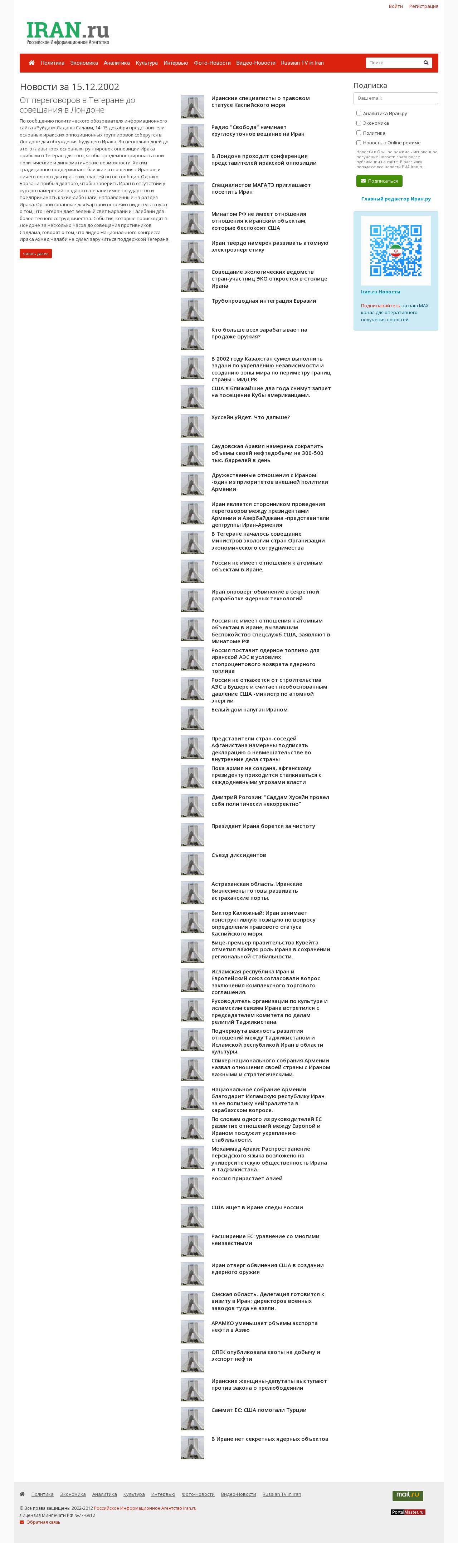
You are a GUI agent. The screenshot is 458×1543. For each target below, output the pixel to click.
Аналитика (117, 63)
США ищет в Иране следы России (257, 1207)
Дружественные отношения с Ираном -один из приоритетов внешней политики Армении (269, 481)
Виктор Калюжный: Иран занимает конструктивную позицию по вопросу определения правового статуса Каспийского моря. (263, 923)
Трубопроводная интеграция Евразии (263, 300)
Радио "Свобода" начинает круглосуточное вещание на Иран (257, 130)
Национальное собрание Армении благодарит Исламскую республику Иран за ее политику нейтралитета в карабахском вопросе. (268, 1100)
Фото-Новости (212, 63)
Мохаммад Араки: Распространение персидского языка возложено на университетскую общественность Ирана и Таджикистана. (269, 1159)
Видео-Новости (256, 63)
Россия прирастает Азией (247, 1178)
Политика (52, 63)
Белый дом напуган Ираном (249, 709)
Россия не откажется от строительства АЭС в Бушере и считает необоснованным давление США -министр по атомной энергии (269, 690)
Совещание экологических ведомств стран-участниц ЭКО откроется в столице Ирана (269, 278)
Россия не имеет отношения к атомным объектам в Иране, (267, 566)
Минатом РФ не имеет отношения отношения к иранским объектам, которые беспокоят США (259, 220)
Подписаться (382, 181)
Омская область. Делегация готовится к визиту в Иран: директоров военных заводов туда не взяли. (267, 1300)
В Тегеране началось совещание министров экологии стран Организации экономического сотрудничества (268, 540)
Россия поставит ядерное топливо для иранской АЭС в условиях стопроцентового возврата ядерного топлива (265, 660)
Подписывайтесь (380, 305)
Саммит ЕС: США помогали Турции (259, 1409)
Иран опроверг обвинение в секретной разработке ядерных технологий (265, 595)
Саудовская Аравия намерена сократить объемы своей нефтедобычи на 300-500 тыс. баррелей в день (267, 452)
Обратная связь (42, 1522)
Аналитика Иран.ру (384, 113)
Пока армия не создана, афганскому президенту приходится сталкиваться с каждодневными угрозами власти (266, 774)
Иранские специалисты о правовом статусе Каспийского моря (260, 101)
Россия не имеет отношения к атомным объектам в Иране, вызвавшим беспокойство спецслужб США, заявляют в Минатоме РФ (270, 631)
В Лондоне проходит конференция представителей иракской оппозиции (264, 159)
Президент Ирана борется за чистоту (263, 825)
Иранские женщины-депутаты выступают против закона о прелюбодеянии (269, 1384)
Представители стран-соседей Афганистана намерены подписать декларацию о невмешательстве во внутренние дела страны (261, 749)
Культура (147, 63)
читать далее (36, 253)
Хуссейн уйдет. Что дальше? (250, 417)
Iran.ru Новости (380, 291)
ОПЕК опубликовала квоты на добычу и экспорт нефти (265, 1355)
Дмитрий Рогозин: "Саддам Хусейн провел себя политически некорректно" (270, 800)
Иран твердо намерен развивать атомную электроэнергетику (269, 246)
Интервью (176, 63)
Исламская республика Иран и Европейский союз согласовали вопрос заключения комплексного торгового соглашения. (265, 982)
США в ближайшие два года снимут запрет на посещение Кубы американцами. (271, 391)
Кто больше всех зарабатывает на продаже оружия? (259, 333)
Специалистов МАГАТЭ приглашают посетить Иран (261, 188)
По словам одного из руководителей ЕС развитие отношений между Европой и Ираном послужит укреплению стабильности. (266, 1129)
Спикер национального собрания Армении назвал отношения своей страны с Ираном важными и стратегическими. (270, 1067)
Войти (396, 6)
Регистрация (423, 6)
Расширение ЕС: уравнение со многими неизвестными (265, 1239)
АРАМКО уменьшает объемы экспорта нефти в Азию (264, 1326)
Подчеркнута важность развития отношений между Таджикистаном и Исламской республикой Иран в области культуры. (267, 1041)
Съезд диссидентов (238, 854)
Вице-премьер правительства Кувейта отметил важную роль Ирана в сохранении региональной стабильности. (270, 949)
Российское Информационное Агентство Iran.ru (145, 1508)
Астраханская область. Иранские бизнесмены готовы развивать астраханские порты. (256, 890)
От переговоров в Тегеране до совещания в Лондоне (77, 104)
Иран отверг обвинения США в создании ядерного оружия (267, 1268)
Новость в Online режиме (391, 142)
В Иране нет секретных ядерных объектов (269, 1438)
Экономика (84, 63)
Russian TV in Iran (302, 63)
